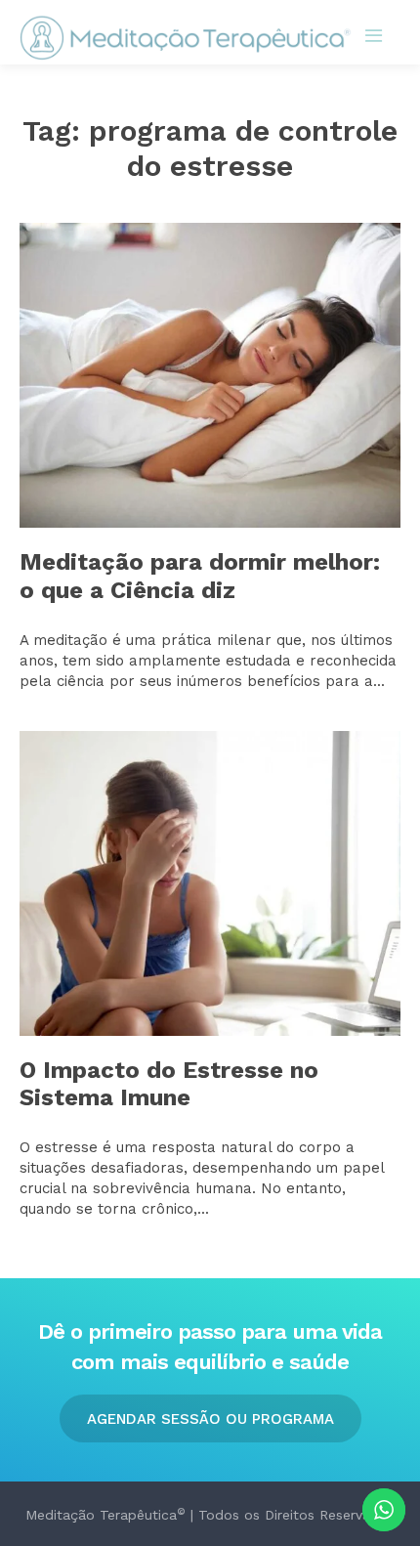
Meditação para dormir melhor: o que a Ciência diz (200, 576)
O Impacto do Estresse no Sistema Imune (169, 1084)
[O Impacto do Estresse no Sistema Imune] (210, 883)
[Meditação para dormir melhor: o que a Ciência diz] (210, 375)
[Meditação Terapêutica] (186, 38)
